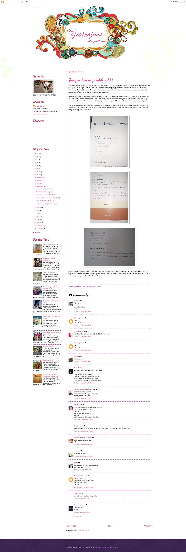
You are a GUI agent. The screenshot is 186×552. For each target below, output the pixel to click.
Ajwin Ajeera (36, 7)
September (40, 186)
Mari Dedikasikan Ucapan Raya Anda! (48, 198)
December (40, 177)
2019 (36, 154)
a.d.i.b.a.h (77, 404)
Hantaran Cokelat (48, 346)
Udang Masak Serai (49, 272)
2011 (36, 169)
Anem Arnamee (79, 505)
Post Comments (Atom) (81, 530)
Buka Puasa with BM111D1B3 (45, 195)
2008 (36, 232)
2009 (36, 175)
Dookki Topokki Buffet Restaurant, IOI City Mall (50, 375)
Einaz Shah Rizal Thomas (82, 437)
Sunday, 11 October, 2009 (82, 512)
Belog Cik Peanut (80, 476)
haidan (76, 356)
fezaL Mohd (78, 368)
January (39, 228)
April (38, 219)
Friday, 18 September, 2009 (82, 311)
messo (76, 451)
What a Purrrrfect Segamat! (44, 192)
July (38, 210)
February (39, 225)
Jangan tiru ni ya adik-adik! (90, 79)
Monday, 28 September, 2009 (83, 469)
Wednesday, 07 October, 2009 (83, 487)
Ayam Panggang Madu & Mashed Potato (50, 287)
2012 (36, 166)
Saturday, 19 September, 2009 (83, 419)
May (38, 216)
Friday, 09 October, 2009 (81, 498)
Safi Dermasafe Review (50, 244)
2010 (36, 172)
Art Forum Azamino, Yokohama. (49, 259)
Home (109, 526)
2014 (36, 160)
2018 (36, 157)
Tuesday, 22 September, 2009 (83, 444)
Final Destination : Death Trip (45, 200)
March (39, 222)
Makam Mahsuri (48, 360)
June (38, 213)
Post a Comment (77, 516)
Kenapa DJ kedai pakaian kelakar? (47, 204)
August (39, 207)
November (40, 180)
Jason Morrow (101, 547)
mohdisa (77, 493)
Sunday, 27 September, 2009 (83, 456)
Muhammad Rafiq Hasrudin (83, 389)
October (39, 183)
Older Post (148, 526)
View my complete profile (40, 114)
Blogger (117, 547)
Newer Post (71, 526)
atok (75, 462)
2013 (36, 163)
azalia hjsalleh (79, 331)
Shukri (76, 300)
